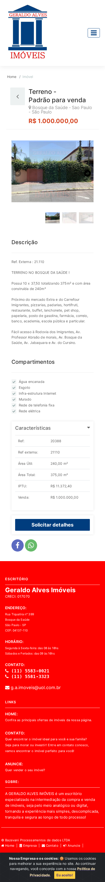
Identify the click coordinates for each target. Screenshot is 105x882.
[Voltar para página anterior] (17, 96)
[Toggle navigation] (94, 33)
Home (12, 77)
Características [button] (33, 428)
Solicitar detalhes (53, 525)
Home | (11, 845)
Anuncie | (75, 845)
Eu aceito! (64, 875)
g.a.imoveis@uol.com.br (35, 687)
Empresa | (32, 845)
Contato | (54, 845)
